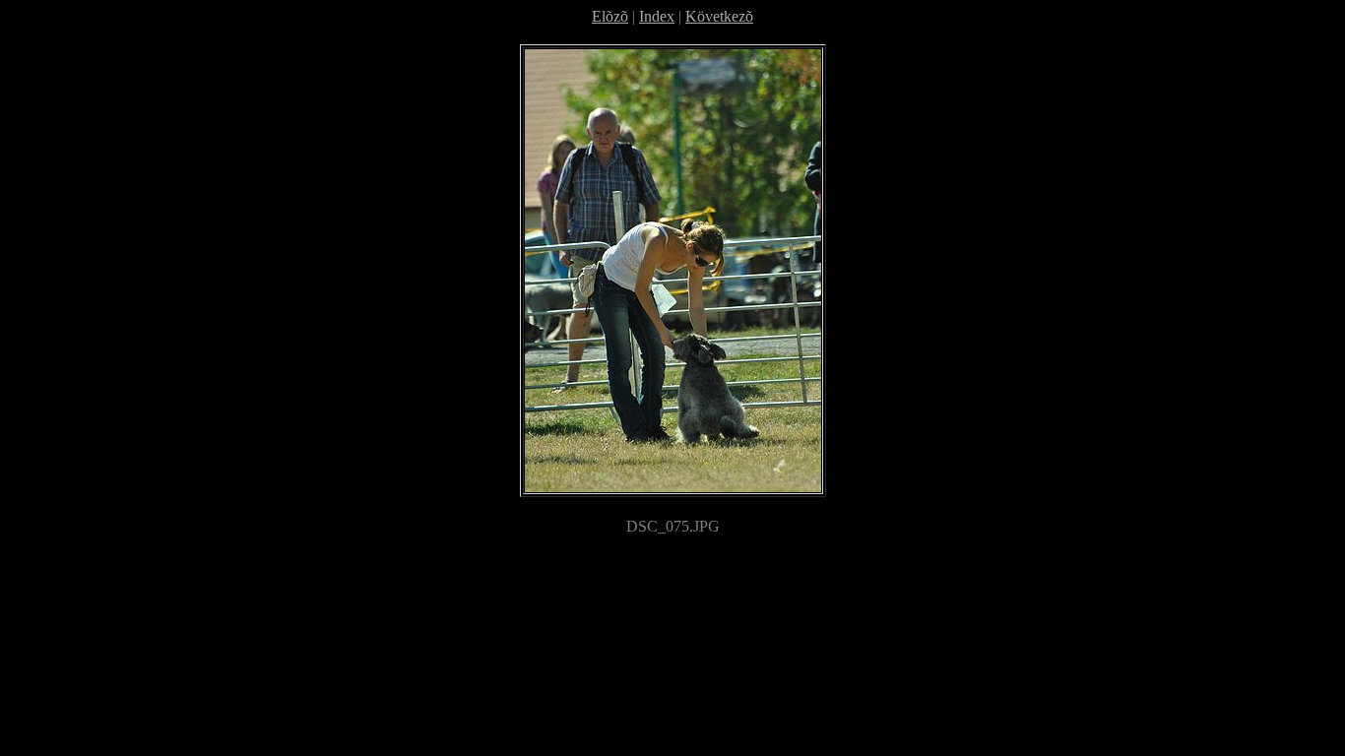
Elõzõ (610, 16)
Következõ (719, 16)
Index (656, 16)
